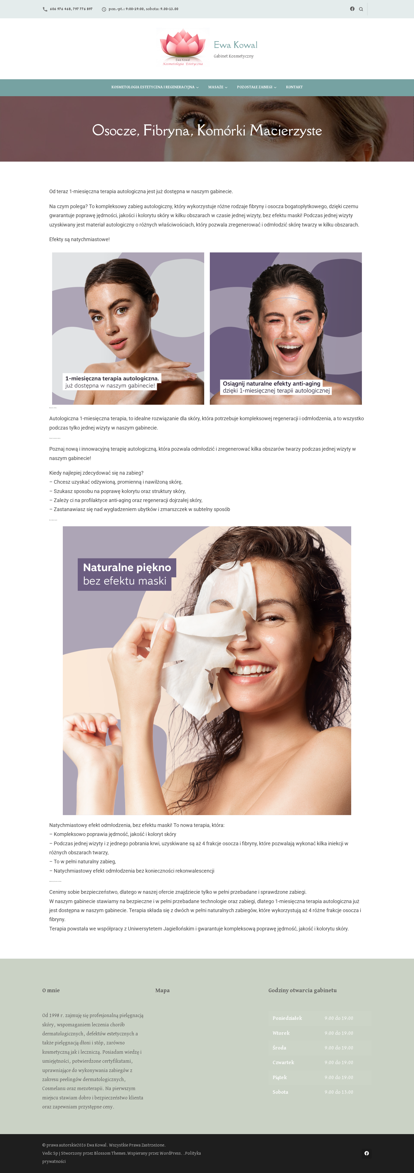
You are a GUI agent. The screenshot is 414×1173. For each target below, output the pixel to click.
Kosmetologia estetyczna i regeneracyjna (153, 87)
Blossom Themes (110, 1153)
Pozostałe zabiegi (254, 87)
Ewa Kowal (236, 44)
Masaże (215, 87)
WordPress (170, 1153)
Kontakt (294, 87)
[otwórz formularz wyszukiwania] (361, 9)
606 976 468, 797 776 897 (71, 9)
